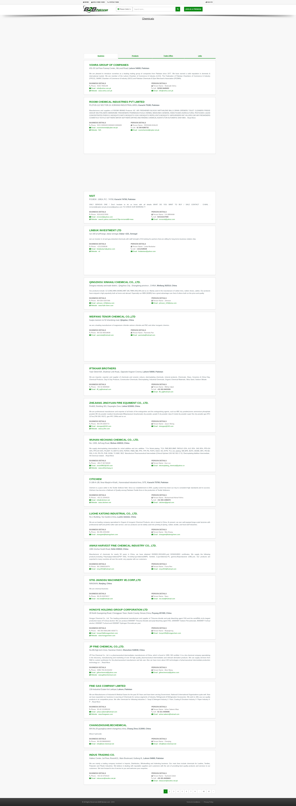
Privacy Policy (208, 802)
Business (101, 56)
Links (200, 56)
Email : (101, 88)
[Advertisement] (148, 37)
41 (209, 791)
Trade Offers (168, 56)
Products (135, 56)
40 (204, 791)
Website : (101, 91)
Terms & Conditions (193, 802)
